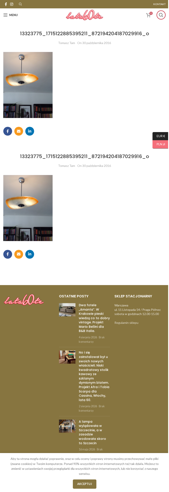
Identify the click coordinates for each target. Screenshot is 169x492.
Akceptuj (84, 484)
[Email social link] (18, 131)
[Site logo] (84, 15)
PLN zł (158, 144)
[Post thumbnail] (67, 323)
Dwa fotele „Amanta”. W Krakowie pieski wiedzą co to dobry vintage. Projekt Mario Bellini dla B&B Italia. (94, 318)
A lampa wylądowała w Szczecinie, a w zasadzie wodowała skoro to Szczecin (92, 432)
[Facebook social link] (6, 4)
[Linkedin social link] (29, 131)
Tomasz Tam (66, 43)
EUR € (158, 136)
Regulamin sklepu (126, 322)
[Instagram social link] (12, 4)
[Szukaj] (161, 15)
